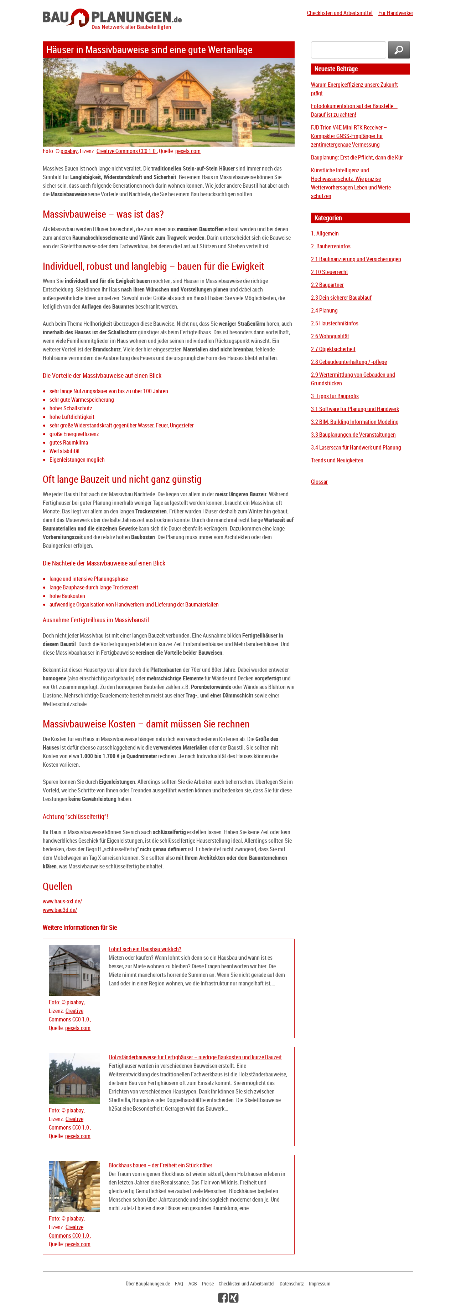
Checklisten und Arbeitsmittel (340, 13)
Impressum (319, 1283)
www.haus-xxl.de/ (62, 901)
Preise (208, 1283)
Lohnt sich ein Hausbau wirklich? (145, 949)
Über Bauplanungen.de (148, 1283)
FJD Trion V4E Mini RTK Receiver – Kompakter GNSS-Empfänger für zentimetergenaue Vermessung (349, 135)
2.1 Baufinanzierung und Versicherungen (356, 259)
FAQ (179, 1283)
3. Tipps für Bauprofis (335, 396)
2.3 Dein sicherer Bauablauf (341, 297)
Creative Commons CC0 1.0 (127, 151)
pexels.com (188, 151)
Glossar (319, 482)
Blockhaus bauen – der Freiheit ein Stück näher (160, 1165)
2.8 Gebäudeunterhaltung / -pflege (349, 362)
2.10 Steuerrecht (329, 272)
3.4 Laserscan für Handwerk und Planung (356, 447)
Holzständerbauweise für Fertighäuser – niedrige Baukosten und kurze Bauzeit (195, 1057)
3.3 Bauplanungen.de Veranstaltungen (353, 434)
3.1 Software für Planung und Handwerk (355, 409)
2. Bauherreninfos (331, 246)
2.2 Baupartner (327, 285)
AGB (192, 1283)
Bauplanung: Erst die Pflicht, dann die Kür (357, 157)
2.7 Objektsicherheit (333, 349)
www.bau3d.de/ (60, 910)
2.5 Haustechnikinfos (334, 323)
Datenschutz (292, 1283)
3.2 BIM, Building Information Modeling (355, 422)
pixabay (69, 151)
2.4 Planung (324, 310)
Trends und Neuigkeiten (337, 460)
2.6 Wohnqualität (330, 336)
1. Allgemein (325, 233)
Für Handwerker (395, 13)
